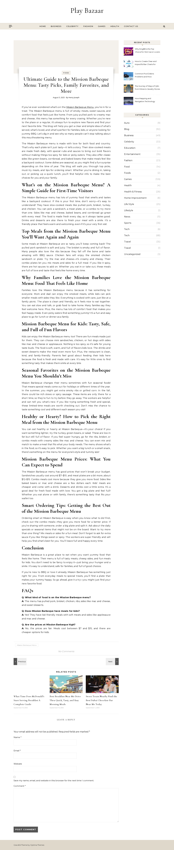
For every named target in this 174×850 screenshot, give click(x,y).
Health (114, 26)
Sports (127, 223)
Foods (127, 173)
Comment (20, 786)
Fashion (88, 26)
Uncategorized (132, 254)
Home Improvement (135, 198)
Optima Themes (37, 845)
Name (17, 737)
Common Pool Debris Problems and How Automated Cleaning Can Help (146, 75)
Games (101, 26)
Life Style (129, 204)
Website (18, 763)
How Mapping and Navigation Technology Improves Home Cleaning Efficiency (146, 100)
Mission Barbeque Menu (80, 107)
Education (129, 148)
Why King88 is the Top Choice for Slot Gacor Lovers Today (147, 51)
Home (42, 26)
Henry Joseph (74, 97)
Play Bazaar (87, 10)
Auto (127, 123)
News (127, 216)
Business (56, 26)
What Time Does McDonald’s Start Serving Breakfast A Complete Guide (29, 700)
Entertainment (132, 154)
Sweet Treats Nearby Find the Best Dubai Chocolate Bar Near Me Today (101, 700)
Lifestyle (128, 210)
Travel (127, 241)
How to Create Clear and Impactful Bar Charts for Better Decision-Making (145, 63)
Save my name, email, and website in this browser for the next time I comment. (54, 780)
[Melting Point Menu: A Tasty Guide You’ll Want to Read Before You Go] (112, 661)
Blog (126, 129)
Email (17, 750)
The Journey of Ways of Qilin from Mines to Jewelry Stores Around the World (147, 88)
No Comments (66, 651)
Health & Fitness (133, 191)
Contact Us (131, 26)
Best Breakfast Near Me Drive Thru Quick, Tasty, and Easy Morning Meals (65, 700)
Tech (127, 229)
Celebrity (72, 26)
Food (66, 73)
